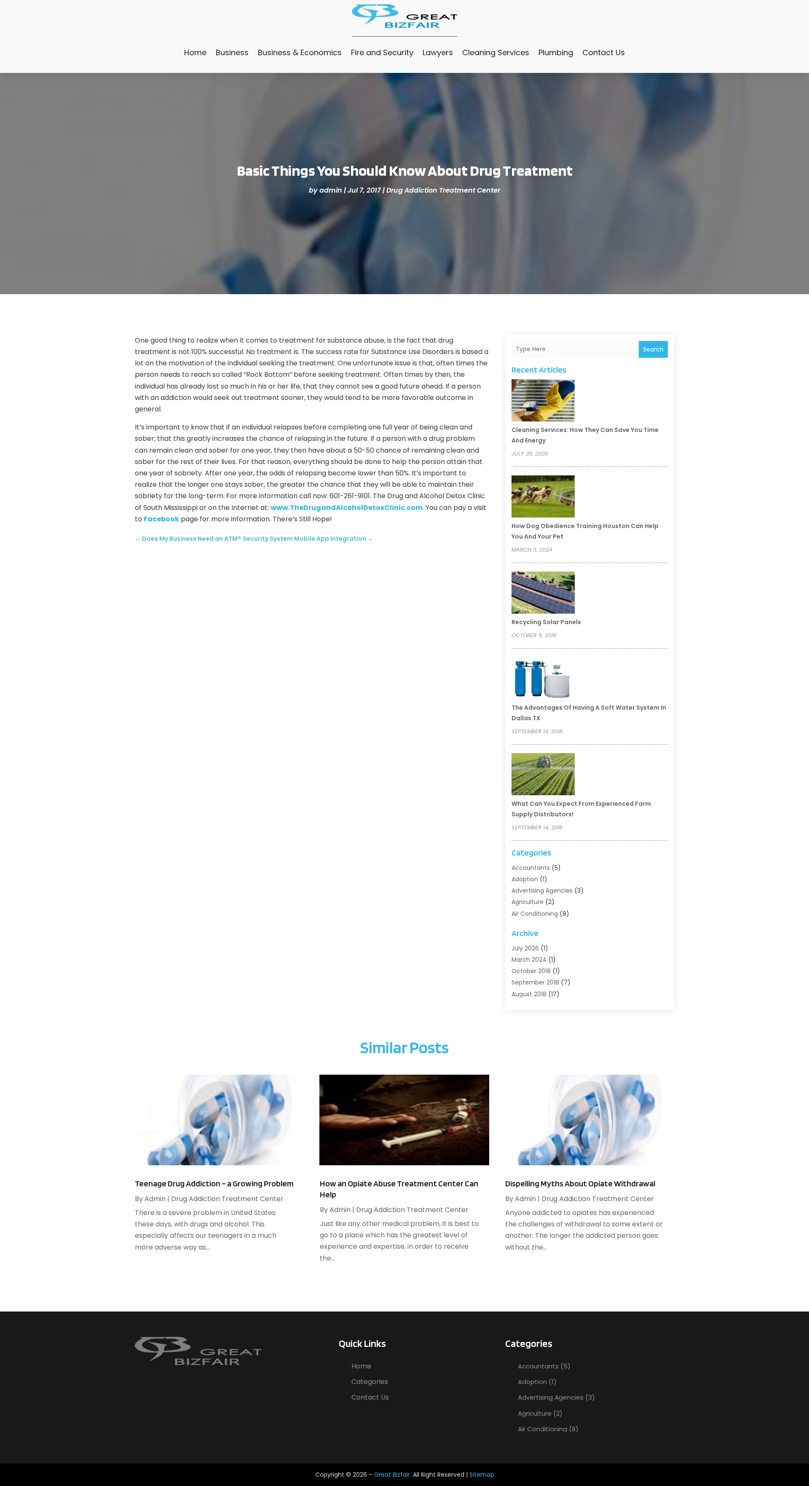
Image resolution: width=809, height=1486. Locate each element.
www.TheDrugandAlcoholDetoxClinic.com (347, 507)
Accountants (531, 868)
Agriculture (528, 902)
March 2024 (529, 959)
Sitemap (481, 1474)
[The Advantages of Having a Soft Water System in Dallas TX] (543, 679)
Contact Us (603, 52)
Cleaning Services (495, 52)
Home (195, 52)
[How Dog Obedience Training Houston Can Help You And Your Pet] (543, 497)
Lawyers (438, 52)
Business (232, 52)
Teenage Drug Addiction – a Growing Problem (214, 1183)
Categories (369, 1382)
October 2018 (531, 971)
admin (330, 190)
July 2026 (525, 948)
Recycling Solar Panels (546, 622)
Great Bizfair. (392, 1474)
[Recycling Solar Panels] (543, 593)
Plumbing (555, 52)
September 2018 (535, 982)
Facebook (161, 519)
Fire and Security (382, 52)
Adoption (525, 879)
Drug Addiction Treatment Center (443, 190)
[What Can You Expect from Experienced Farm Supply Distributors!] (543, 775)
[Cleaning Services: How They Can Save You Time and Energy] (543, 401)
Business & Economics (300, 52)
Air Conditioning (535, 913)
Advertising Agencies (542, 890)
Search (653, 349)
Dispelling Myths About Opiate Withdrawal (580, 1183)
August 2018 (529, 994)
